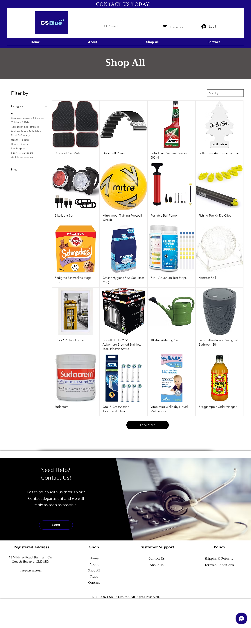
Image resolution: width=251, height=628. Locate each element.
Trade (94, 576)
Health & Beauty (20, 139)
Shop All (94, 570)
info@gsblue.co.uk (31, 570)
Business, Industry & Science (27, 117)
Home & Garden (20, 144)
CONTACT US (113, 4)
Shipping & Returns (219, 558)
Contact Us (156, 558)
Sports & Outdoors (22, 152)
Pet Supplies (18, 148)
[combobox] (225, 93)
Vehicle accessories (22, 157)
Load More (147, 425)
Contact (94, 582)
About (94, 564)
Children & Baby (20, 122)
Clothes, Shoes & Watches (26, 131)
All (12, 113)
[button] (188, 27)
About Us (157, 565)
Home (94, 558)
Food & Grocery (20, 135)
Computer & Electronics (25, 126)
